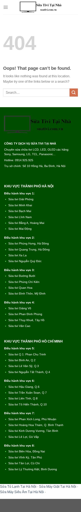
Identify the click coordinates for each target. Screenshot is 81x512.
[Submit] (74, 92)
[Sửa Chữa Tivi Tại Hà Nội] (40, 7)
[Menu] (5, 7)
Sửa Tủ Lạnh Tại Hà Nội (18, 486)
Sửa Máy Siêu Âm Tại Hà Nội (22, 492)
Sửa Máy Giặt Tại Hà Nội (57, 486)
